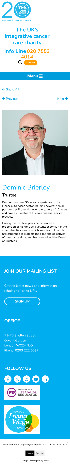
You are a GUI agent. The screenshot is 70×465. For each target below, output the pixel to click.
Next (61, 99)
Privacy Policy (42, 460)
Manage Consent (29, 460)
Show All (12, 89)
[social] (8, 379)
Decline (39, 453)
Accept (30, 453)
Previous (11, 99)
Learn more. (61, 444)
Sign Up (22, 301)
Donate (30, 62)
